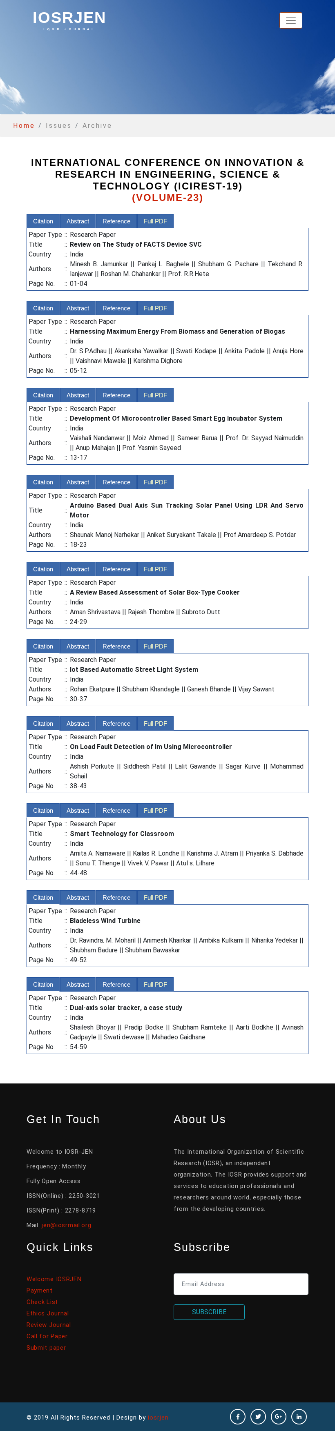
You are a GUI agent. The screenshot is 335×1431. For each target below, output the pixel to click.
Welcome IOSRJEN (54, 1279)
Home (24, 125)
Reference (116, 221)
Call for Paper (47, 1336)
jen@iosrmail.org (66, 1225)
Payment (40, 1290)
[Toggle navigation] (290, 20)
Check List (42, 1302)
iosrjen (69, 20)
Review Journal (49, 1324)
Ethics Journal (48, 1313)
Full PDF (155, 221)
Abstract (78, 221)
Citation (43, 221)
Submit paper (46, 1347)
